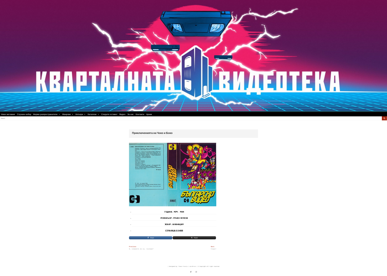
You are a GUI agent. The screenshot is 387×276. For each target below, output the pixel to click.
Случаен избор (24, 114)
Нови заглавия (8, 114)
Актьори (79, 114)
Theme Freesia (183, 266)
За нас (130, 114)
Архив (149, 114)
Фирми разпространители (45, 114)
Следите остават (109, 114)
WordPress (193, 266)
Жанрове (66, 114)
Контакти (140, 114)
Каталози (92, 114)
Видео (122, 114)
